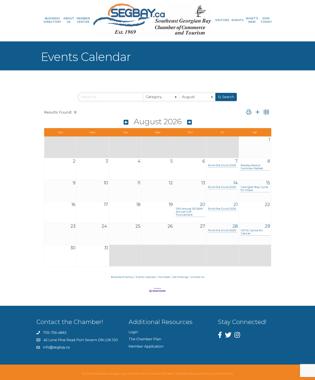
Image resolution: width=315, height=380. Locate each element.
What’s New (252, 20)
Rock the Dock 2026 (222, 165)
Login (133, 332)
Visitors (222, 20)
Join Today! (266, 20)
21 (236, 204)
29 (267, 226)
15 (268, 182)
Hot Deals (164, 277)
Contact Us (197, 277)
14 (235, 182)
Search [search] (228, 97)
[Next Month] (189, 122)
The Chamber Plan (145, 339)
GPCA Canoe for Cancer (252, 232)
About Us (68, 20)
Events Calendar (146, 277)
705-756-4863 (55, 333)
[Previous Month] (126, 122)
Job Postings (180, 277)
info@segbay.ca (56, 347)
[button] (249, 112)
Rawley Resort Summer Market (252, 167)
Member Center (83, 20)
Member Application (146, 346)
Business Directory (52, 20)
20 (202, 204)
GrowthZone (224, 373)
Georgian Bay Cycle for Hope (254, 189)
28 (235, 226)
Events (237, 20)
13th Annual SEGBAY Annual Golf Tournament (189, 211)
